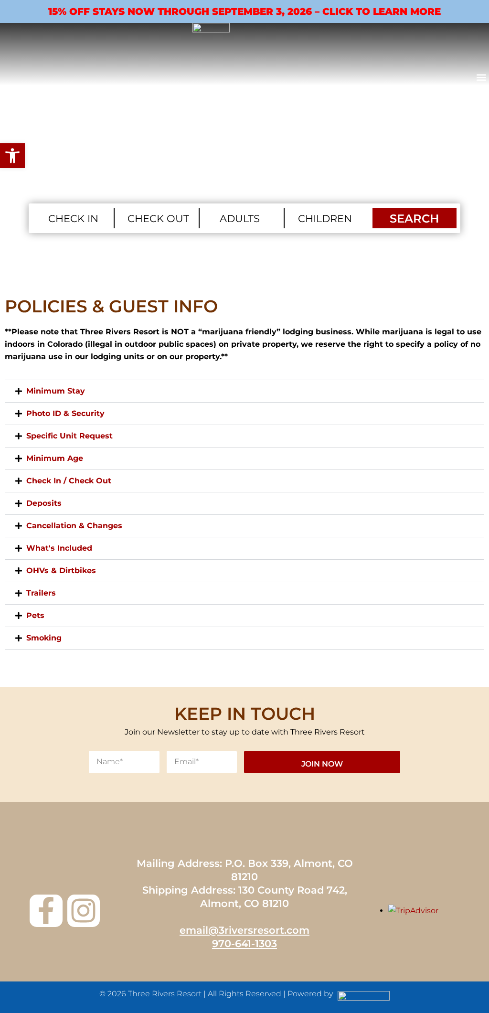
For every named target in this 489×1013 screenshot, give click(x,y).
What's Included (59, 548)
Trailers (41, 592)
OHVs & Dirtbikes (61, 570)
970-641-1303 (244, 943)
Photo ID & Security (65, 413)
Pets (35, 615)
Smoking (44, 637)
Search (414, 218)
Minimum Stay (55, 390)
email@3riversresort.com (244, 930)
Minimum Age (54, 458)
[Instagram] (83, 911)
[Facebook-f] (46, 911)
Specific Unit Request (69, 435)
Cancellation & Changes (74, 525)
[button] (481, 77)
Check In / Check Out (68, 480)
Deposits (44, 503)
